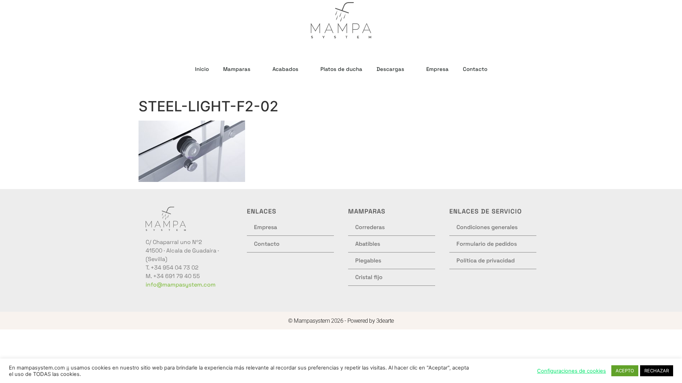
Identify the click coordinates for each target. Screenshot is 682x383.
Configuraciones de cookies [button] (571, 371)
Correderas (370, 227)
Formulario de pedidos (486, 244)
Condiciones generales (487, 227)
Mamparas (236, 69)
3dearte (385, 320)
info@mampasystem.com (181, 284)
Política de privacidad (485, 260)
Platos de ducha (341, 69)
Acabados (285, 69)
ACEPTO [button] (625, 370)
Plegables (368, 260)
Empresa (437, 69)
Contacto (475, 69)
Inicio (202, 69)
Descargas (390, 69)
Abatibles (367, 244)
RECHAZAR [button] (656, 370)
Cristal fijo (369, 277)
